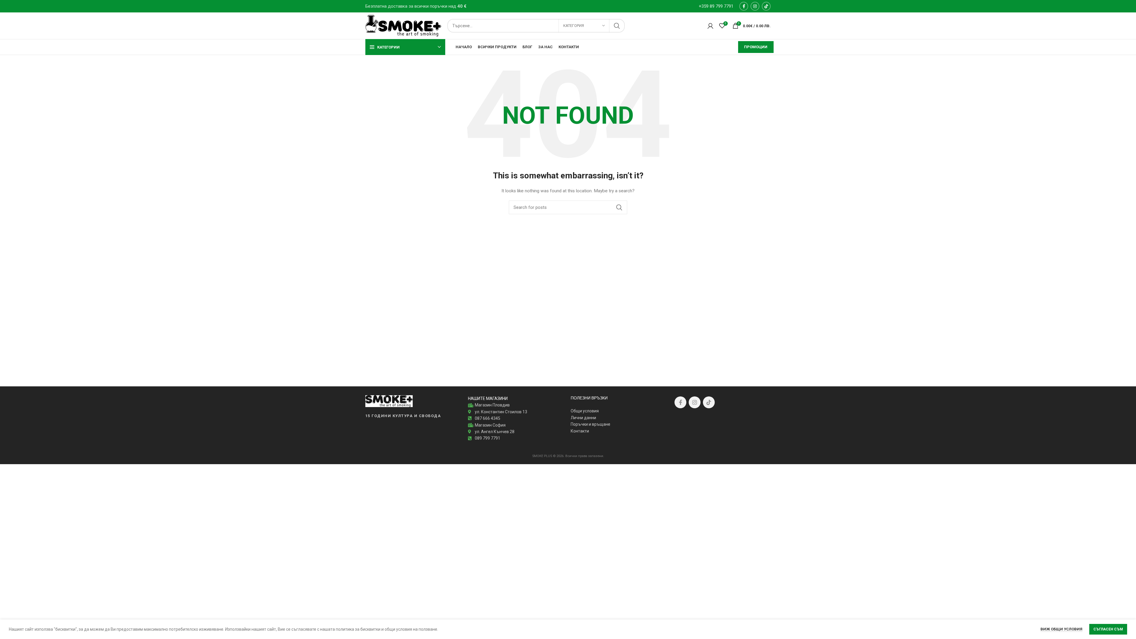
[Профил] (710, 26)
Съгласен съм (1108, 629)
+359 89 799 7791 (716, 6)
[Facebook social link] (743, 6)
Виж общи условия (1061, 629)
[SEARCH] (616, 26)
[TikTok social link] (766, 6)
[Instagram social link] (755, 6)
